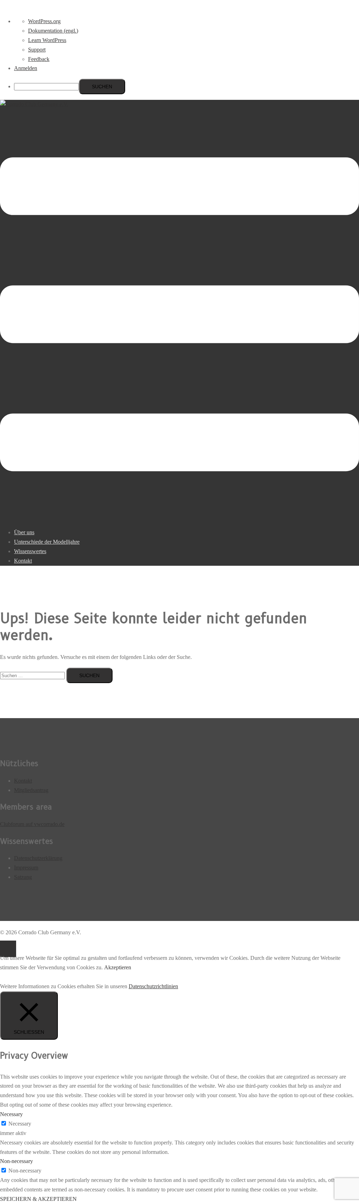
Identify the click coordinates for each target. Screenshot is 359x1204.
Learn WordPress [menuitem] (47, 40)
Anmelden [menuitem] (25, 68)
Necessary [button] (11, 1114)
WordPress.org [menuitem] (44, 21)
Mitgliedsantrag (31, 790)
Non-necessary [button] (16, 1161)
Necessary (19, 1124)
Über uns (24, 532)
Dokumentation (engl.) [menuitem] (53, 31)
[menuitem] (186, 86)
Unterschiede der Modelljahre (47, 542)
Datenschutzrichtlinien (153, 986)
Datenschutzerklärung (38, 858)
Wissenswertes (30, 551)
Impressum (26, 868)
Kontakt (23, 561)
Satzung (23, 877)
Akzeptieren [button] (117, 967)
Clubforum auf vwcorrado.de (32, 824)
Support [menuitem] (37, 50)
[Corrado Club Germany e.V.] (34, 104)
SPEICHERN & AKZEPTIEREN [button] (38, 1199)
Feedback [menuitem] (38, 59)
